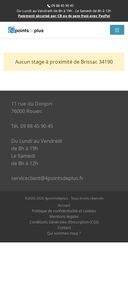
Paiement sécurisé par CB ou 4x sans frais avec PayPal (64, 15)
